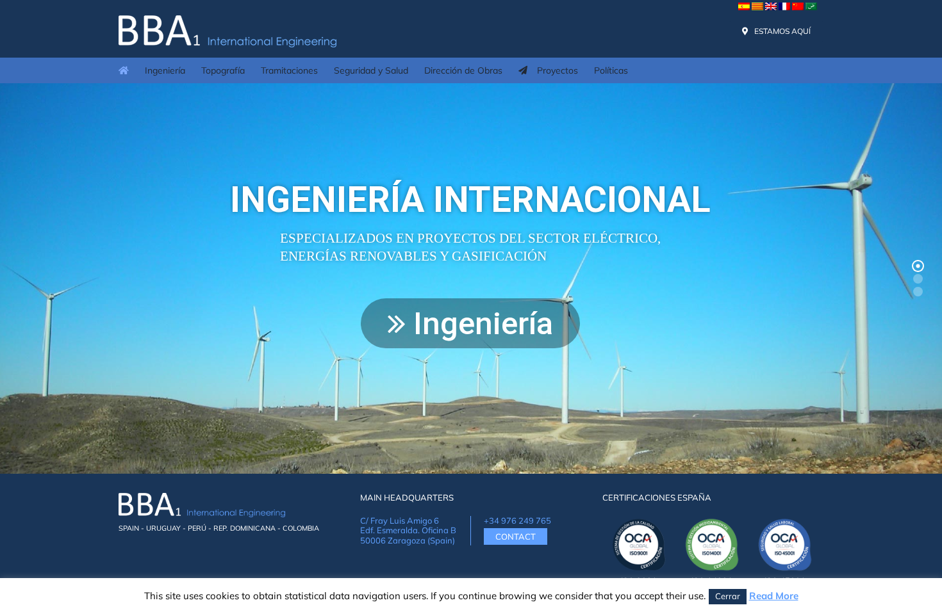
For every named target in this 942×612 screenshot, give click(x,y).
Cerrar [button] (727, 596)
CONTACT (515, 536)
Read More (773, 596)
